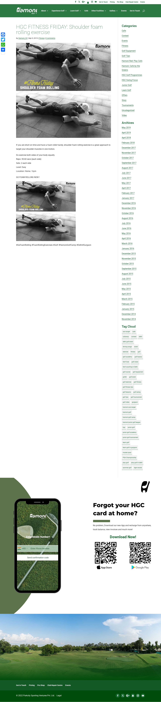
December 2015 (129, 253)
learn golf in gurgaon (130, 447)
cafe (133, 331)
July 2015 (126, 279)
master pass (127, 452)
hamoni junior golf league (131, 422)
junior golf (131, 427)
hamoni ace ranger (129, 407)
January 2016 (128, 248)
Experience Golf (58, 11)
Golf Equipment (129, 51)
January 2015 (128, 309)
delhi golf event (128, 342)
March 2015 (127, 299)
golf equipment (138, 372)
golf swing (136, 392)
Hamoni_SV (22, 38)
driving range (127, 347)
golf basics (138, 357)
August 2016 (127, 218)
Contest (125, 36)
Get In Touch (103, 2)
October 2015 (128, 263)
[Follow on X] (123, 696)
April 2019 (126, 132)
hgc (124, 427)
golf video (126, 402)
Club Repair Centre (132, 2)
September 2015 (129, 268)
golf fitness (137, 382)
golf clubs (135, 362)
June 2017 (126, 178)
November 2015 (129, 258)
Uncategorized (128, 110)
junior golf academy (129, 432)
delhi (140, 337)
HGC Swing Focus (130, 80)
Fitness (41, 38)
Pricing (112, 2)
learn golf (126, 442)
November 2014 (129, 319)
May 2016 (126, 233)
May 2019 (126, 127)
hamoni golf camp (129, 417)
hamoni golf (127, 412)
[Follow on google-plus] (128, 696)
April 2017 (126, 188)
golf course (126, 372)
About (43, 11)
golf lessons (127, 392)
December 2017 (129, 148)
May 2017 (126, 183)
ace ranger (126, 331)
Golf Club (126, 362)
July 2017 (126, 173)
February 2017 (128, 193)
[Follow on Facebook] (118, 696)
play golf (126, 463)
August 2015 (127, 274)
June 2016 (126, 228)
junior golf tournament (130, 437)
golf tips (125, 397)
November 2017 (129, 153)
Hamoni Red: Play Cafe (132, 61)
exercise (125, 352)
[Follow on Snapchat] (133, 696)
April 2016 (126, 238)
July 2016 (126, 223)
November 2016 (129, 208)
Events (142, 2)
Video (124, 115)
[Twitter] (3, 39)
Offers (124, 95)
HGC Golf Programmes (132, 75)
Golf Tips (126, 56)
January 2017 (128, 198)
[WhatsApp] (3, 44)
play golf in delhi (136, 463)
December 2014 (129, 314)
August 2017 (127, 168)
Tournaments (128, 105)
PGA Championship (129, 457)
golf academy (127, 357)
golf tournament (136, 397)
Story (124, 100)
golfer (125, 377)
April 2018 (126, 137)
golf (139, 352)
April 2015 (126, 294)
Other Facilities (97, 11)
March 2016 (127, 243)
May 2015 (126, 289)
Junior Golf (127, 85)
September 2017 (129, 163)
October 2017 (128, 158)
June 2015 (126, 284)
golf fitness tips (128, 387)
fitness (133, 352)
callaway (126, 337)
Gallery (112, 11)
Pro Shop (120, 2)
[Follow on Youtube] (143, 696)
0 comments (50, 38)
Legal (59, 695)
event (136, 347)
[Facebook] (3, 34)
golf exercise (127, 382)
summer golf (127, 468)
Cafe (86, 11)
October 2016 (128, 213)
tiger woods (138, 468)
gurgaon (135, 402)
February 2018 (128, 142)
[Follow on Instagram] (138, 696)
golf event (132, 377)
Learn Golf (74, 11)
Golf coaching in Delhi (130, 367)
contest (133, 337)
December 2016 (129, 203)
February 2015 (128, 304)
